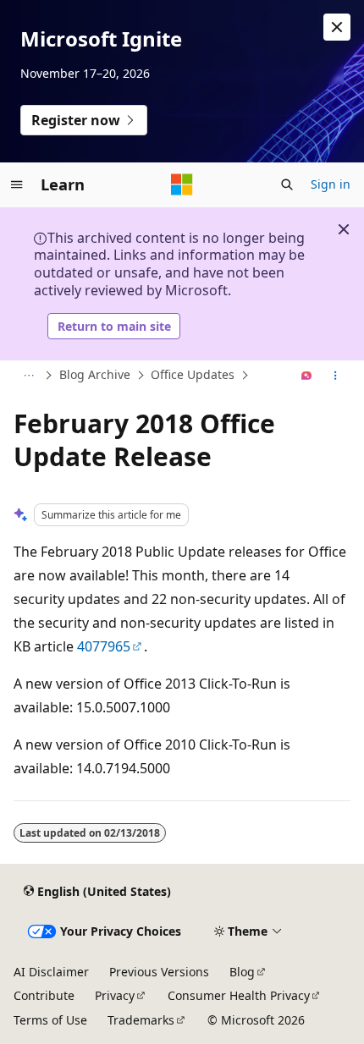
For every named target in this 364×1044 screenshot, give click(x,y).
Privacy (115, 995)
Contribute (44, 995)
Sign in (330, 184)
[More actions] (335, 375)
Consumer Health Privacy (239, 995)
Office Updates (192, 374)
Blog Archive (94, 374)
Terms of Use (50, 1020)
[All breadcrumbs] (28, 375)
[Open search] (287, 184)
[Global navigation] (17, 184)
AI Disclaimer (51, 972)
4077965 (103, 646)
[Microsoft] (182, 184)
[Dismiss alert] (336, 27)
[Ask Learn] (307, 375)
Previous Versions (159, 972)
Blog (242, 972)
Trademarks (141, 1020)
